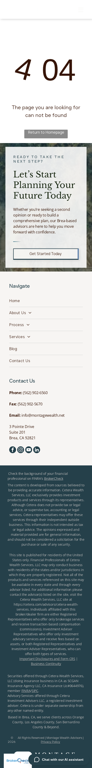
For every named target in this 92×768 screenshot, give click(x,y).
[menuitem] (46, 301)
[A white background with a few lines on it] (11, 11)
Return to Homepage (46, 132)
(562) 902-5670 (30, 404)
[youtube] (28, 450)
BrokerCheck (53, 478)
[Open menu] (81, 9)
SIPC (35, 690)
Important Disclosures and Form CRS (47, 658)
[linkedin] (36, 450)
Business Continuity (46, 663)
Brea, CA (28, 717)
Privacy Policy (50, 742)
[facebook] (12, 450)
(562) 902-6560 (35, 392)
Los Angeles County (39, 722)
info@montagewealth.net (43, 415)
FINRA (26, 690)
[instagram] (20, 450)
